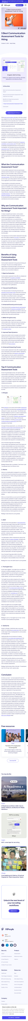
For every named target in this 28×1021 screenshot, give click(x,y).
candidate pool (14, 593)
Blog (15, 973)
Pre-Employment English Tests (16, 588)
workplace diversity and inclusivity (18, 307)
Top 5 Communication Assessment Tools (13, 103)
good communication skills (10, 117)
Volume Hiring (4, 984)
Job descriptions (18, 987)
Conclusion (5, 106)
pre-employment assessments (15, 638)
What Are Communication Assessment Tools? (12, 90)
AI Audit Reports (4, 959)
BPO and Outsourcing (6, 979)
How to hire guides (18, 984)
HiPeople (6, 407)
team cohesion (12, 343)
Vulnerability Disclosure (6, 956)
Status (2, 953)
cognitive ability (18, 419)
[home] (5, 5)
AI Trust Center (4, 962)
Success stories (17, 990)
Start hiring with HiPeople (14, 112)
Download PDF (13, 760)
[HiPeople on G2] (5, 935)
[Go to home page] (7, 929)
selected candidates (5, 195)
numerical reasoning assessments (8, 421)
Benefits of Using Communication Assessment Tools (11, 100)
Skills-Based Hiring (18, 979)
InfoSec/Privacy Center (6, 964)
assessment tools (5, 149)
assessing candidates (16, 309)
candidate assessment (22, 409)
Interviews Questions (19, 981)
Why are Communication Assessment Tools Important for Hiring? (13, 95)
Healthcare (3, 973)
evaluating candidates (15, 277)
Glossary (16, 976)
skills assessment (21, 522)
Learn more (11, 1013)
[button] (25, 5)
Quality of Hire (4, 987)
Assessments (17, 953)
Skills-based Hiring (5, 981)
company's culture (7, 329)
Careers (3, 1001)
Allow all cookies (14, 1017)
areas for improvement (20, 353)
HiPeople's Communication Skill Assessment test (12, 427)
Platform (16, 959)
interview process (5, 177)
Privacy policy (4, 1004)
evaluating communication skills (8, 292)
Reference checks (18, 956)
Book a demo (19, 5)
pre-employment (15, 630)
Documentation (17, 993)
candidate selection (5, 193)
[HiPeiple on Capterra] (7, 940)
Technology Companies (6, 976)
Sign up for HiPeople (5, 715)
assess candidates (14, 539)
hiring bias (16, 237)
